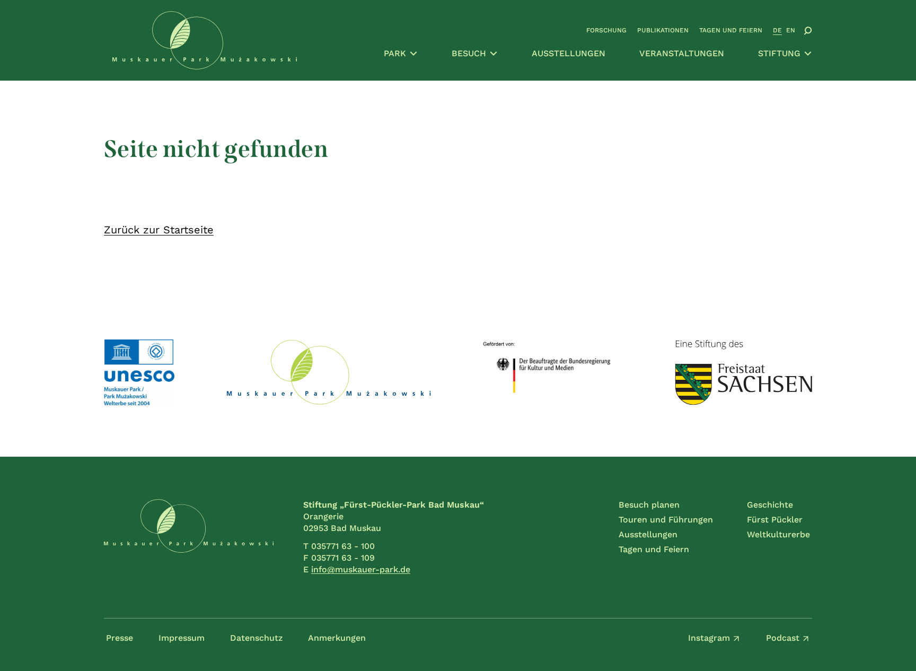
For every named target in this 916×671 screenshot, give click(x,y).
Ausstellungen (568, 53)
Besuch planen (649, 505)
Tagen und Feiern (730, 30)
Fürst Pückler (775, 520)
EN (790, 30)
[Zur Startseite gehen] (189, 537)
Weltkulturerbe (778, 534)
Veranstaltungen (681, 53)
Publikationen (663, 30)
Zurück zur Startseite (159, 229)
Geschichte (770, 505)
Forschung (606, 30)
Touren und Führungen (666, 520)
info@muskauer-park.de (360, 569)
